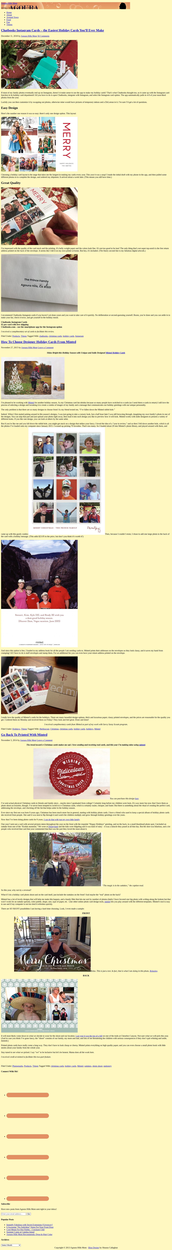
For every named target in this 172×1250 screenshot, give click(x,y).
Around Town (12, 17)
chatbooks (43, 336)
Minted (31, 402)
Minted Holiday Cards (115, 353)
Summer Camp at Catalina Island (20, 1232)
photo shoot (97, 1066)
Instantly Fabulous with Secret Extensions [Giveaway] (29, 1225)
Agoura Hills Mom (9, 3)
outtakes (87, 1066)
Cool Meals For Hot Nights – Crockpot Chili (25, 1229)
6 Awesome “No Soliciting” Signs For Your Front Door (29, 1227)
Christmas (54, 729)
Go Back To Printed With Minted (24, 734)
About (9, 15)
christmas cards (55, 336)
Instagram (79, 336)
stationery (107, 1066)
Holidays (16, 729)
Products (16, 336)
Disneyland (53, 826)
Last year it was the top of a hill (89, 1036)
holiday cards (68, 336)
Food (8, 20)
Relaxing (153, 971)
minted (142, 745)
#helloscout (44, 729)
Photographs (17, 1066)
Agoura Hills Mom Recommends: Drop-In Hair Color (29, 1234)
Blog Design (93, 1247)
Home (9, 12)
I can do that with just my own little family (62, 819)
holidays (89, 729)
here (137, 798)
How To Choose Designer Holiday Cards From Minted (38, 342)
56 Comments (43, 36)
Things (9, 24)
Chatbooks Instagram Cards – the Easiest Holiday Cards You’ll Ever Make (52, 30)
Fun (8, 22)
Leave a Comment (45, 347)
